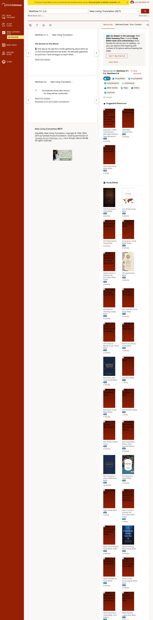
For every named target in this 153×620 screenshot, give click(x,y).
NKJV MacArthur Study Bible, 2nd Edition (109, 615)
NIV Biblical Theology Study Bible (109, 311)
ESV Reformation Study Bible (110, 242)
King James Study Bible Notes (129, 242)
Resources (108, 24)
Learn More (113, 62)
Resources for (116, 72)
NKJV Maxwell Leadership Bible (129, 614)
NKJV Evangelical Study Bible (110, 580)
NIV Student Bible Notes (110, 443)
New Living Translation (46, 128)
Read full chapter (42, 59)
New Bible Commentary (127, 131)
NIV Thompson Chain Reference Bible (110, 478)
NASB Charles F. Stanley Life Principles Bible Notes (109, 276)
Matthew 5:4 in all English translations (52, 101)
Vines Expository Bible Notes (109, 167)
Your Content (136, 24)
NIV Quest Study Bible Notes (109, 411)
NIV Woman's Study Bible (127, 477)
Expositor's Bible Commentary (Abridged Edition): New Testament (110, 133)
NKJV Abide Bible (110, 510)
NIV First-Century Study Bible (129, 345)
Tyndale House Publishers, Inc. (49, 138)
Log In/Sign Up (141, 2)
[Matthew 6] (96, 53)
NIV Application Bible (128, 274)
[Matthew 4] (28, 53)
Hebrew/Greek (122, 24)
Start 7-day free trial (117, 56)
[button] (139, 2)
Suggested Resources (116, 103)
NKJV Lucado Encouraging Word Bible (129, 581)
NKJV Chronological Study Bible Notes (111, 548)
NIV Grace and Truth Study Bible (110, 379)
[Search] (145, 11)
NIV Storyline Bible (129, 410)
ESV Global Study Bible (129, 210)
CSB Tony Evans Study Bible (109, 210)
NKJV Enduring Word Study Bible (129, 548)
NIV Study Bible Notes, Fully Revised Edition (128, 444)
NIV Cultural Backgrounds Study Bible (111, 346)
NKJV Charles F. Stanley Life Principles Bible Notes (128, 513)
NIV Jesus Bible (128, 378)
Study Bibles (112, 182)
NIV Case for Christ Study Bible (129, 310)
